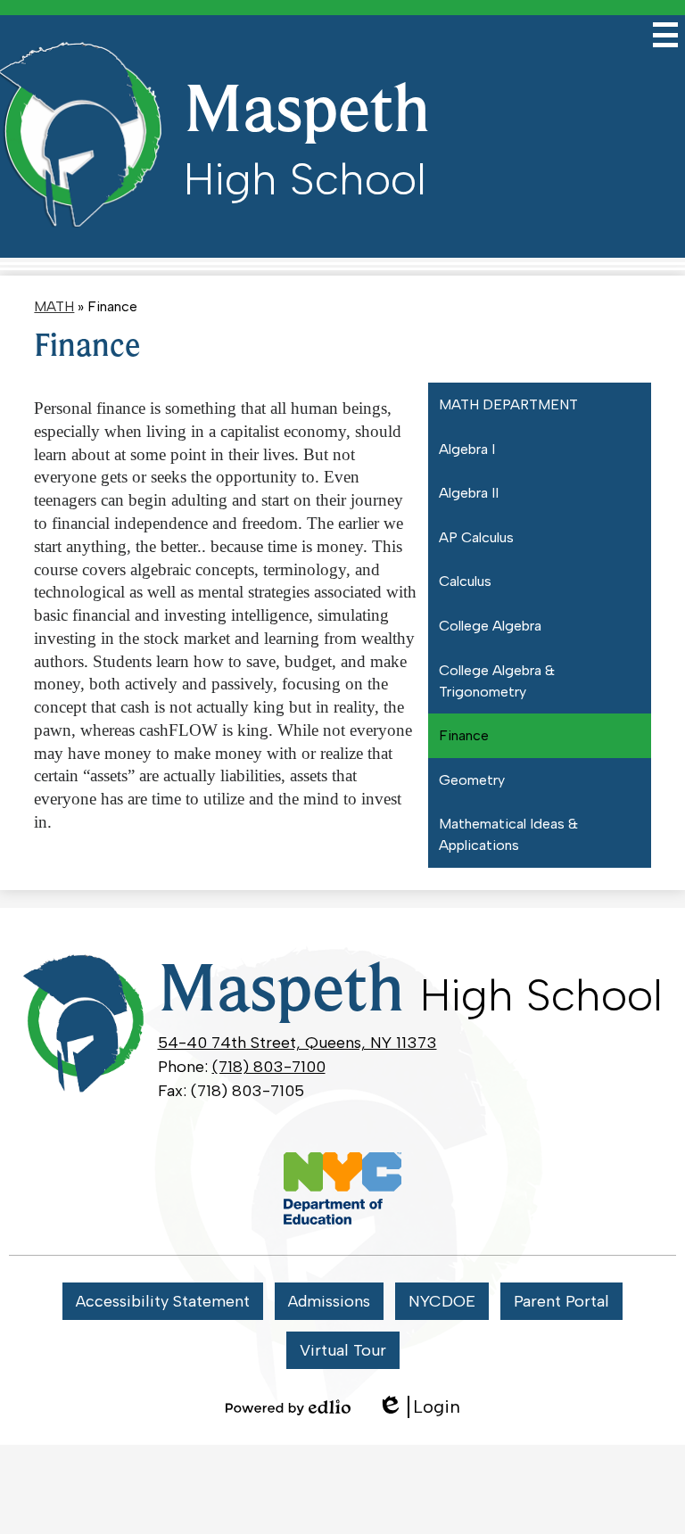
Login (418, 1407)
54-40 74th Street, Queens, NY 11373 (297, 1042)
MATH (54, 306)
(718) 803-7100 (269, 1066)
